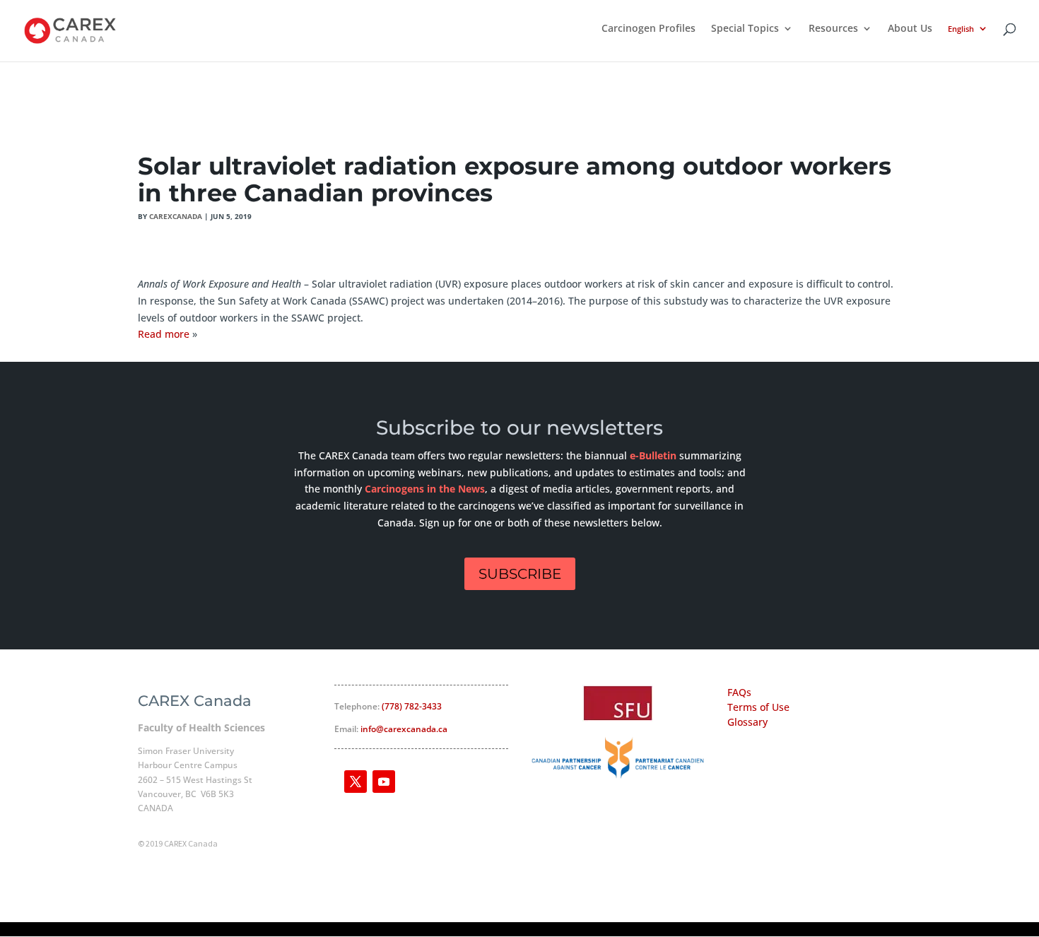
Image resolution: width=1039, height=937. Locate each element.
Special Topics (745, 29)
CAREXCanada (175, 216)
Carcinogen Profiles (648, 29)
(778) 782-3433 (412, 706)
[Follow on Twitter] (355, 781)
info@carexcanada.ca (403, 729)
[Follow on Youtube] (383, 781)
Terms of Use (758, 707)
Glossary (747, 722)
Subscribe (520, 573)
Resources (833, 29)
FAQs (739, 692)
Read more (163, 334)
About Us (910, 29)
